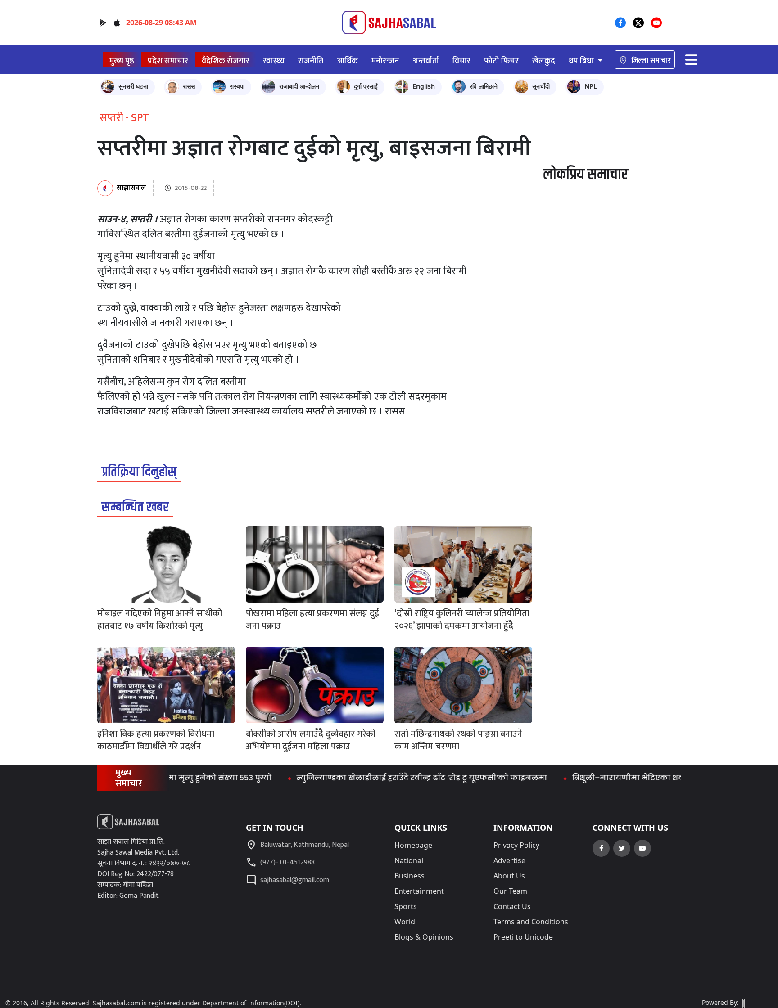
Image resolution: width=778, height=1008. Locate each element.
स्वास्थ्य (274, 61)
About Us (509, 876)
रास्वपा (237, 86)
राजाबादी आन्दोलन (299, 86)
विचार (461, 61)
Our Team (510, 891)
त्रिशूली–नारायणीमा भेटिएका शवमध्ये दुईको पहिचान (638, 778)
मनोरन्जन (385, 61)
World (404, 922)
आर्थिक (347, 61)
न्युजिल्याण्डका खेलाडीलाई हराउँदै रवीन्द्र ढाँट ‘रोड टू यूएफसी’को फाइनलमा (399, 778)
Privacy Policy (516, 845)
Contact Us (512, 906)
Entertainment (419, 891)
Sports (405, 906)
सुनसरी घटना (133, 86)
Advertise (509, 860)
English (423, 86)
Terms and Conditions (530, 922)
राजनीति (310, 61)
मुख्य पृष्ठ (121, 61)
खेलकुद (543, 61)
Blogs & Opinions (423, 937)
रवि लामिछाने (484, 86)
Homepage (413, 845)
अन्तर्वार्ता (425, 61)
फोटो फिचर (501, 61)
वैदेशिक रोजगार (225, 61)
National (408, 860)
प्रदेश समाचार (168, 61)
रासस (189, 86)
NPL (590, 86)
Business (409, 876)
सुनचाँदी (541, 86)
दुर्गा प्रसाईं (366, 86)
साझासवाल (131, 188)
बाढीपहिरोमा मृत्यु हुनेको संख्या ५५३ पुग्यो (180, 778)
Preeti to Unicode (523, 937)
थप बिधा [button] (582, 61)
